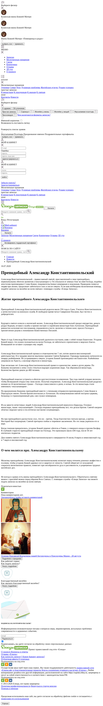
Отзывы (10, 67)
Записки (10, 57)
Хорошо (5, 704)
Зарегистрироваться (10, 185)
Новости (15, 97)
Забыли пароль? (8, 183)
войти (4, 177)
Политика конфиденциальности (15, 686)
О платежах (24, 659)
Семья (13, 87)
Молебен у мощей (62, 112)
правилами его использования (15, 699)
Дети (18, 87)
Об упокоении (18, 108)
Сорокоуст (25, 112)
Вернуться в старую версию (44, 686)
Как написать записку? (12, 657)
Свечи (9, 62)
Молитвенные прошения (17, 60)
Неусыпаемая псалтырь (84, 112)
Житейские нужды (49, 87)
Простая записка (9, 112)
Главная (10, 257)
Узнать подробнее (9, 566)
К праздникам (20, 92)
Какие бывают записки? (34, 657)
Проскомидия (8, 115)
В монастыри (7, 92)
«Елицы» (13, 654)
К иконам (31, 92)
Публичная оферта (10, 659)
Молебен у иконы (42, 112)
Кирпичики (11, 64)
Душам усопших (66, 87)
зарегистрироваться (10, 159)
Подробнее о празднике (11, 559)
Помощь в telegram (9, 688)
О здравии (6, 108)
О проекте (11, 72)
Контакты (5, 97)
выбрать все (7, 44)
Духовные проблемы (30, 87)
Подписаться (7, 639)
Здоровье (5, 87)
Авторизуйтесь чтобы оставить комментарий (21, 497)
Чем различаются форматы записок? (33, 115)
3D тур (9, 69)
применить (19, 44)
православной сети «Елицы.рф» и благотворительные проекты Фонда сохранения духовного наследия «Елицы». (47, 669)
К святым (40, 92)
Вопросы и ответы (19, 652)
